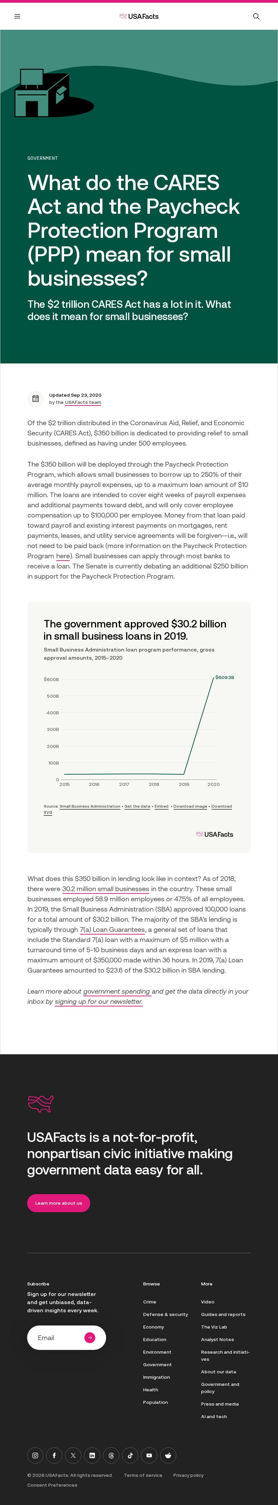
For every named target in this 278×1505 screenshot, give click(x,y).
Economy (153, 1327)
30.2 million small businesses (105, 889)
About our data (218, 1371)
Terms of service (143, 1475)
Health (150, 1389)
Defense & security (165, 1314)
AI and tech (214, 1416)
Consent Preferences (52, 1485)
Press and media (220, 1404)
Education (154, 1339)
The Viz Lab (214, 1327)
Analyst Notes (217, 1339)
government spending (117, 991)
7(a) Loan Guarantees (112, 929)
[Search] (256, 16)
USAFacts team (83, 402)
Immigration (156, 1377)
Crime (149, 1301)
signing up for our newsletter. (99, 1001)
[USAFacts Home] (139, 16)
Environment (157, 1352)
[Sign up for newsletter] (89, 1337)
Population (155, 1402)
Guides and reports (223, 1314)
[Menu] (17, 20)
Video (207, 1301)
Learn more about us (58, 1203)
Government (42, 158)
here (63, 556)
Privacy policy (188, 1475)
